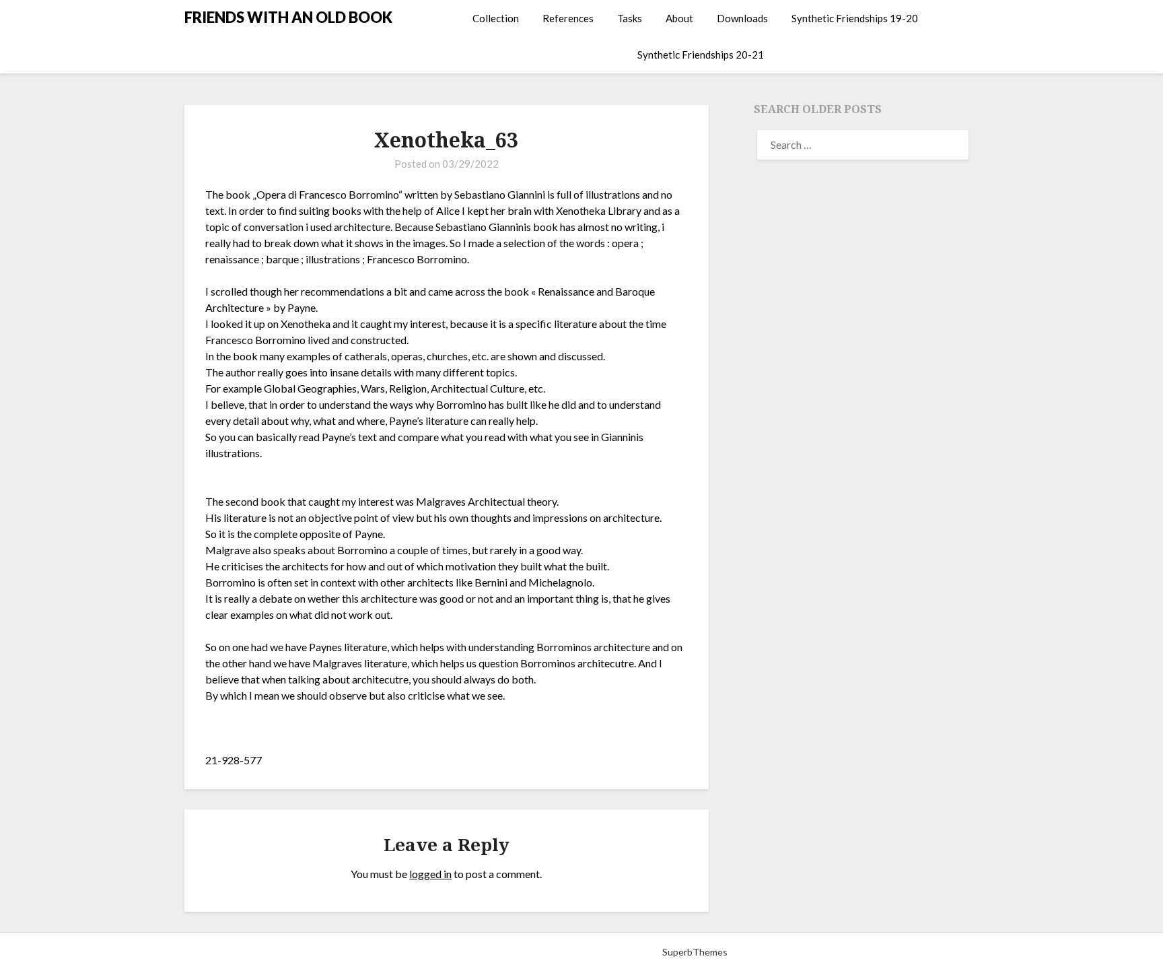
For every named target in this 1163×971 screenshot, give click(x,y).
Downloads (742, 18)
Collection (495, 18)
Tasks (629, 18)
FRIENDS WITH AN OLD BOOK (288, 17)
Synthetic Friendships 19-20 (854, 18)
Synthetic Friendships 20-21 (700, 54)
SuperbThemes (695, 952)
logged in (430, 873)
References (568, 18)
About (679, 18)
